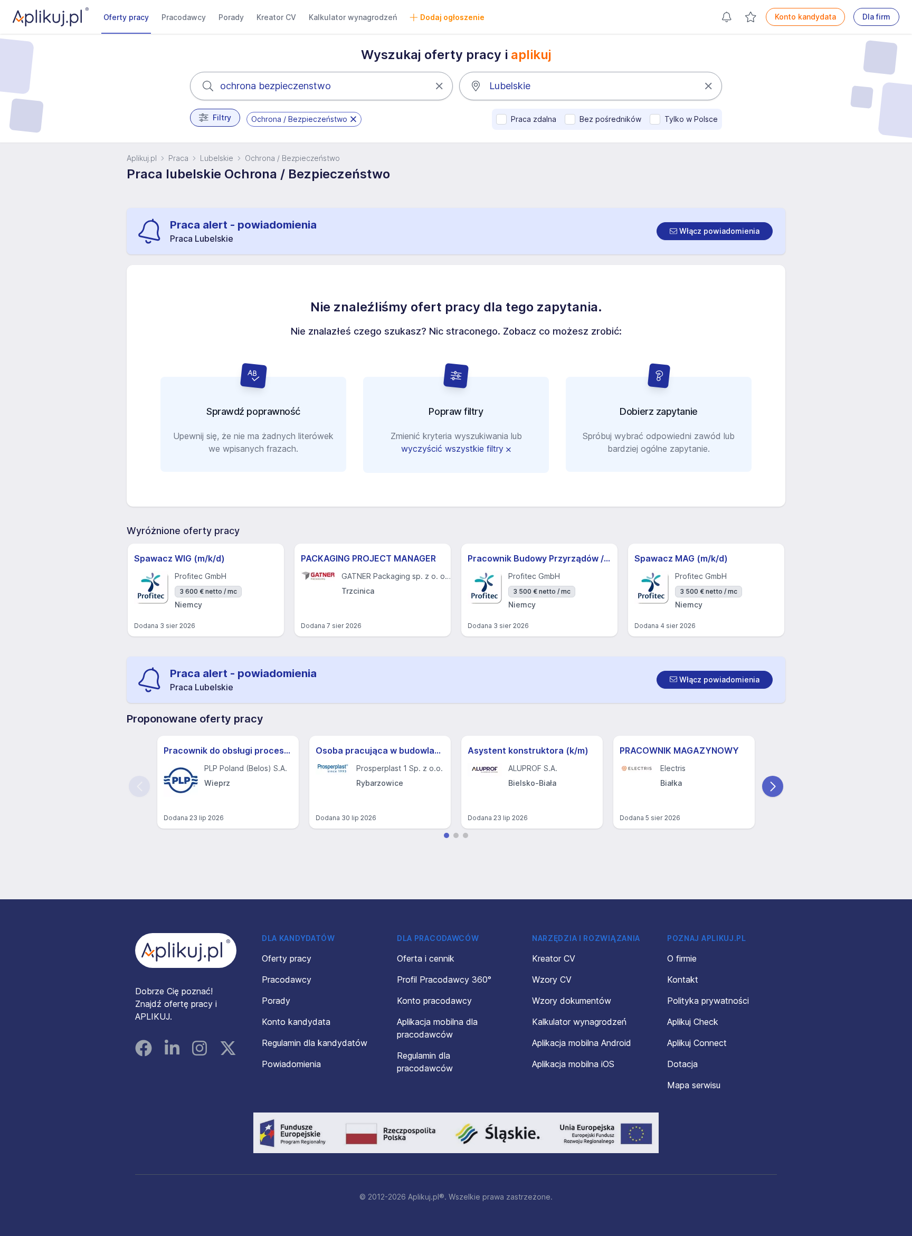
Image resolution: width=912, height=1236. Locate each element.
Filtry (222, 117)
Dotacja (682, 1064)
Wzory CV (552, 979)
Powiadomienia (291, 1064)
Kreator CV (276, 17)
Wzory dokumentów (571, 1000)
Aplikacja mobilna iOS (573, 1064)
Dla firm (876, 16)
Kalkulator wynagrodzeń (353, 17)
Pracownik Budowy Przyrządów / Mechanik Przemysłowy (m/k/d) (539, 558)
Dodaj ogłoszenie (452, 17)
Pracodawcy (184, 17)
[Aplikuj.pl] (185, 950)
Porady (231, 17)
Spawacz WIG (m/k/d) (179, 558)
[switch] (715, 231)
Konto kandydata (805, 16)
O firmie (682, 958)
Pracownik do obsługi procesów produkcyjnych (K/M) (228, 750)
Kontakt (682, 979)
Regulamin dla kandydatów (314, 1043)
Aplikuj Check (692, 1021)
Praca (178, 158)
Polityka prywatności (708, 1000)
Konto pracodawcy (434, 1000)
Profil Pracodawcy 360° (444, 979)
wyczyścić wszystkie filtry (453, 448)
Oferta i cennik (425, 958)
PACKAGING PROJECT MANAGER (368, 558)
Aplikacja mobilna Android (581, 1043)
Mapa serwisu (693, 1085)
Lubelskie (216, 158)
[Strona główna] (51, 16)
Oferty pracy (126, 17)
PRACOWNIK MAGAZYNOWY (679, 750)
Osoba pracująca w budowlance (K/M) (380, 750)
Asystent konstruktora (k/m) (528, 750)
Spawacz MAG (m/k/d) (681, 558)
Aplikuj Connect (697, 1043)
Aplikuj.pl (142, 158)
